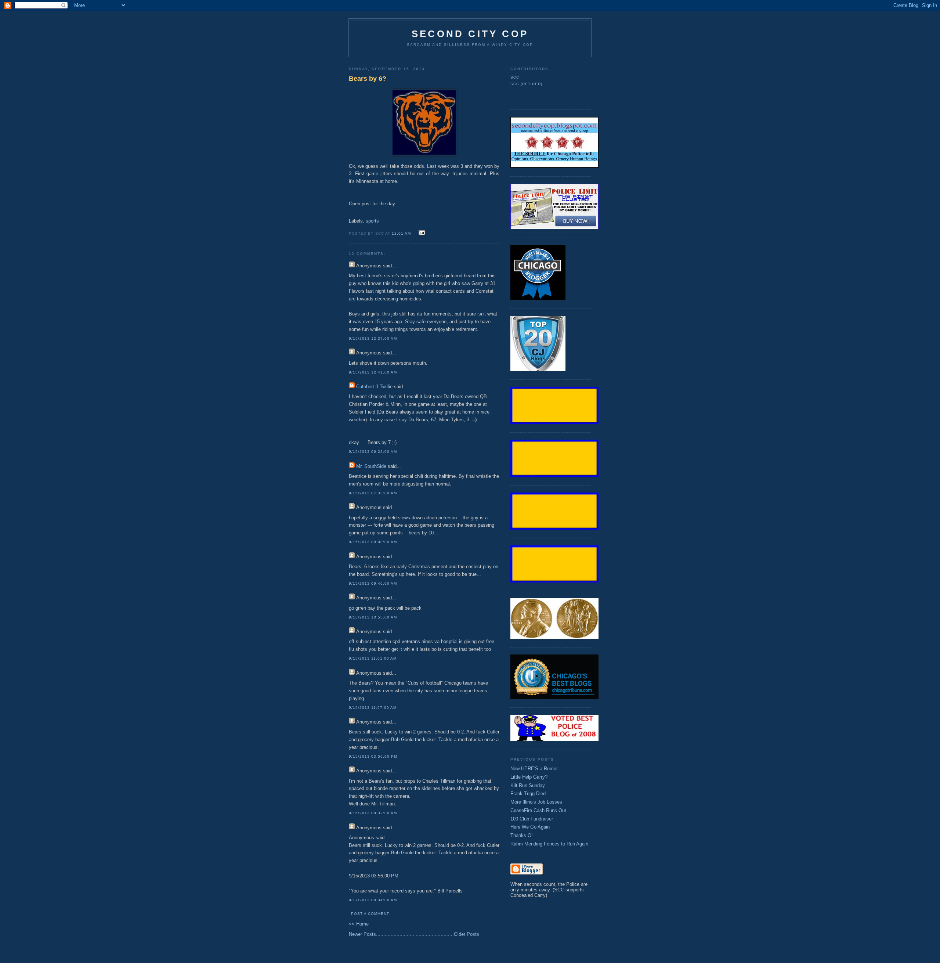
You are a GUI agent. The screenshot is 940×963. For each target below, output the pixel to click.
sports (372, 221)
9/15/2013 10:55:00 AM (373, 617)
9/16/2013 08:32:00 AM (373, 813)
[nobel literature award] (554, 637)
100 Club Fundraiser (531, 819)
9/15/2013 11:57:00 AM (373, 708)
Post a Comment (370, 914)
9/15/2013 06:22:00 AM (373, 452)
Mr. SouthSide (371, 466)
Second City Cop (470, 33)
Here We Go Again (530, 827)
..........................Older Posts (447, 934)
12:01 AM (401, 233)
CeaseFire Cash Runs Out (538, 810)
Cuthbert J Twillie (374, 386)
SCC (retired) (526, 84)
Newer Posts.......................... (381, 934)
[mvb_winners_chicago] (537, 298)
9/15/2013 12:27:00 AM (373, 338)
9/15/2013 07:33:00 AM (373, 493)
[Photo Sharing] (554, 166)
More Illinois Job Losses (536, 802)
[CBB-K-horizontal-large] (554, 697)
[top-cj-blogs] (537, 369)
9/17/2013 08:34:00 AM (373, 900)
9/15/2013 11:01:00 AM (373, 658)
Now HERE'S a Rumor (534, 768)
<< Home (359, 924)
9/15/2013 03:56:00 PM (373, 756)
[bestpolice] (554, 739)
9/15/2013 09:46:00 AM (373, 583)
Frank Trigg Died (528, 793)
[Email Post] (421, 233)
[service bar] (554, 422)
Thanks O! (521, 835)
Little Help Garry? (528, 777)
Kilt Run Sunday (527, 785)
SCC (514, 77)
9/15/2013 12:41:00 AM (373, 372)
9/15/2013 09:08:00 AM (373, 542)
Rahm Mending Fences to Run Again (549, 844)
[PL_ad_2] (554, 227)
